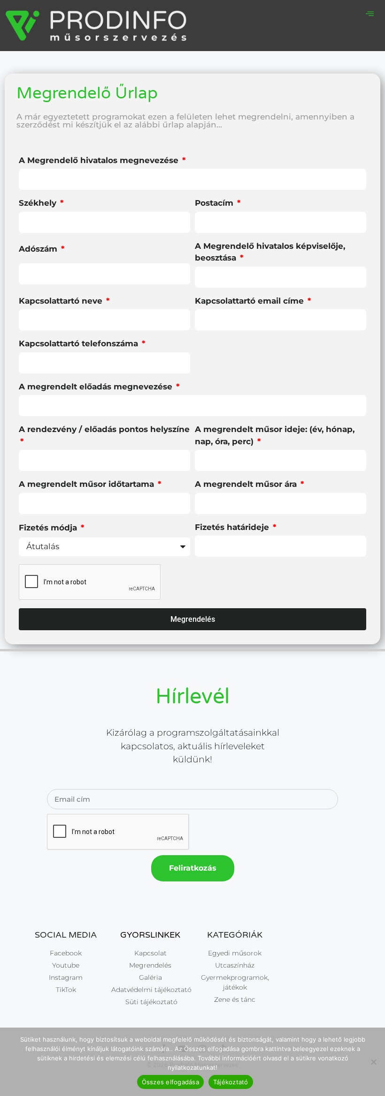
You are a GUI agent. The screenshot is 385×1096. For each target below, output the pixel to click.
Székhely (39, 203)
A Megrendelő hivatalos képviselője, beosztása (270, 252)
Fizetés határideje (233, 527)
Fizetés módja (49, 527)
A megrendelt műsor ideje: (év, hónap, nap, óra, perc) (274, 435)
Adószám (39, 248)
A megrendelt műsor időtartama (87, 484)
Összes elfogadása (170, 1082)
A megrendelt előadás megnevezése (97, 386)
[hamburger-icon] (369, 14)
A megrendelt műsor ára (247, 484)
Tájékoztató (230, 1082)
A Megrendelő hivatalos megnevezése (100, 160)
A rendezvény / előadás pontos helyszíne (104, 429)
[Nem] (373, 1061)
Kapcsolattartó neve (62, 301)
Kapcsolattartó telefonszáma (79, 343)
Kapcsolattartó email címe (250, 301)
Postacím (215, 203)
